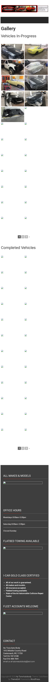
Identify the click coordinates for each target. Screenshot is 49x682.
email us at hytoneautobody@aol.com (19, 661)
